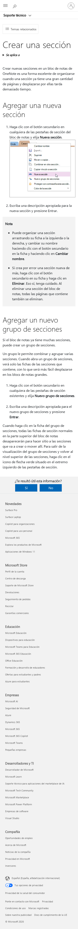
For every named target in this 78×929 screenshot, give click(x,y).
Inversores (10, 865)
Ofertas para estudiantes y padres (23, 674)
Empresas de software (16, 811)
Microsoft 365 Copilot (16, 736)
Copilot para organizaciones (20, 524)
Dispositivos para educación (20, 639)
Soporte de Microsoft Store (19, 585)
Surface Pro (11, 510)
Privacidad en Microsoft (17, 858)
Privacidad (47, 901)
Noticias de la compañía (18, 851)
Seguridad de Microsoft (17, 708)
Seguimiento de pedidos (18, 599)
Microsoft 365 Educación (18, 653)
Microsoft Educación (15, 633)
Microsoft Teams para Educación (22, 646)
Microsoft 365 (12, 537)
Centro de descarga (15, 578)
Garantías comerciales (17, 613)
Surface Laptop (13, 517)
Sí (26, 487)
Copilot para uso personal (18, 530)
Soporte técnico (15, 15)
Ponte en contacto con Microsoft (22, 901)
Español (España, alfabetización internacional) (36, 878)
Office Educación (14, 660)
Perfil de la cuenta (14, 571)
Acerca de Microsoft (15, 845)
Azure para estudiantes (17, 681)
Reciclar (9, 606)
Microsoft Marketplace (17, 797)
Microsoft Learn (13, 776)
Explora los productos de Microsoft (23, 544)
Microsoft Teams (14, 742)
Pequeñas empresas (15, 749)
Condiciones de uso (15, 908)
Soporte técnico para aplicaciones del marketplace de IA (34, 783)
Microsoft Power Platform (18, 804)
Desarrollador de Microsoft (19, 769)
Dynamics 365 (12, 722)
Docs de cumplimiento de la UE (50, 914)
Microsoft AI (11, 701)
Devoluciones (12, 592)
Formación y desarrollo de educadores (25, 667)
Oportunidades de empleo (18, 838)
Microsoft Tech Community (19, 790)
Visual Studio (12, 818)
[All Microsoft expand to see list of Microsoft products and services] (5, 6)
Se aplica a (13, 55)
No (51, 487)
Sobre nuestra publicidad (18, 914)
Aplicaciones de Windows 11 (20, 551)
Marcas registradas (38, 908)
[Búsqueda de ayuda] (15, 5)
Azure (8, 715)
